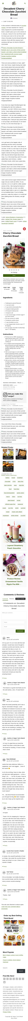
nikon (13, 496)
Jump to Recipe (8, 21)
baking (7, 477)
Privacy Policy (7, 1012)
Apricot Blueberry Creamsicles (14, 217)
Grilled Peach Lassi (10, 221)
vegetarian (6, 515)
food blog (16, 489)
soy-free (10, 508)
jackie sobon (20, 493)
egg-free (21, 485)
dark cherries (8, 485)
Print (14, 275)
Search (5, 968)
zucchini (23, 515)
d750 (14, 481)
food (10, 489)
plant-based (11, 500)
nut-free (19, 496)
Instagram (14, 400)
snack (4, 508)
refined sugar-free (10, 504)
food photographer (9, 493)
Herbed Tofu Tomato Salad (13, 219)
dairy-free (20, 481)
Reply (5, 678)
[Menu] (3, 3)
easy (15, 485)
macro (8, 496)
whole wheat (14, 515)
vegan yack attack (17, 511)
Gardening (8, 475)
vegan (7, 511)
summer (23, 508)
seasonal (20, 504)
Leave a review (20, 598)
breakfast (20, 477)
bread (13, 477)
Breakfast (3, 475)
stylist (16, 508)
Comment (20, 631)
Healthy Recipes (13, 475)
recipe (18, 500)
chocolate (7, 481)
